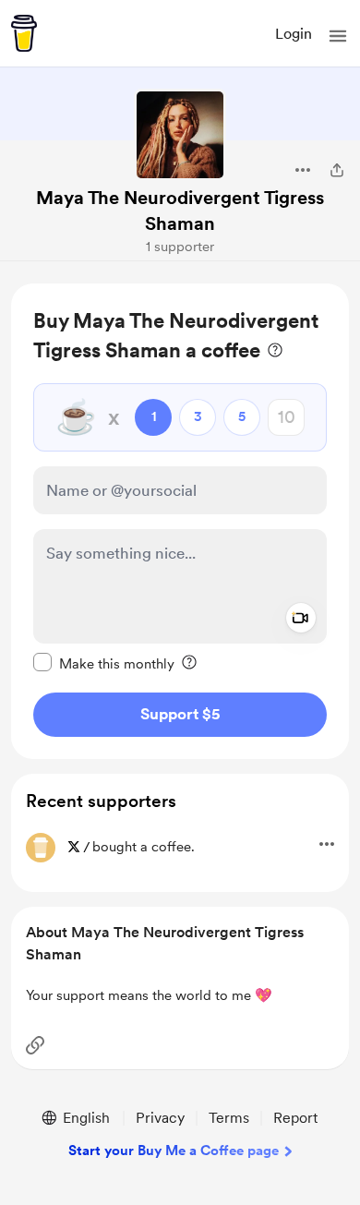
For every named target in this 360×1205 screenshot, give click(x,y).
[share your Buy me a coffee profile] (337, 170)
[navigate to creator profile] (180, 135)
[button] (338, 36)
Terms (229, 1118)
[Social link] (35, 1045)
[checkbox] (103, 663)
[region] (180, 521)
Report (295, 1118)
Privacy (160, 1118)
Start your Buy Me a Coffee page (173, 1150)
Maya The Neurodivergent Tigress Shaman (180, 211)
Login (293, 33)
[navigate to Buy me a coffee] (24, 33)
